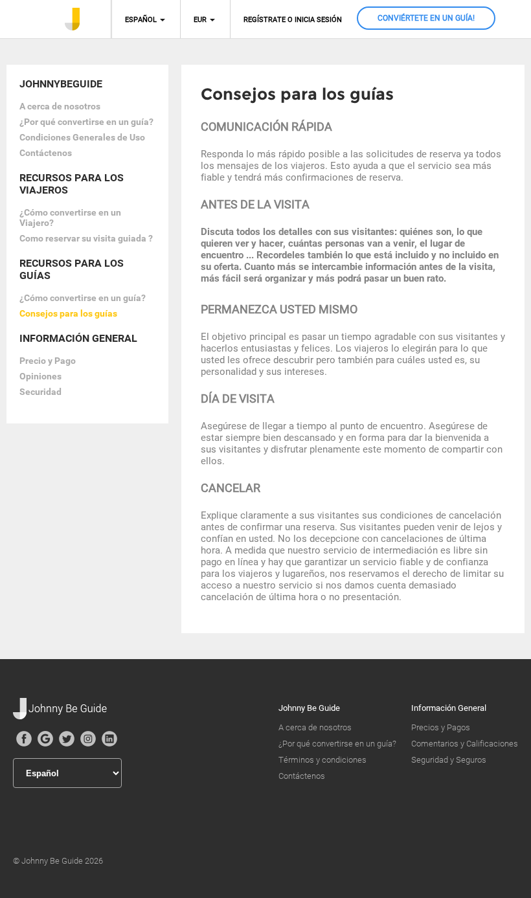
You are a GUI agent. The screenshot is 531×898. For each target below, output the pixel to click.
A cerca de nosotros (59, 106)
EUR (200, 20)
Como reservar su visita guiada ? (86, 238)
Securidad (40, 392)
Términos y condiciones (322, 760)
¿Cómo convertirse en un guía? (82, 298)
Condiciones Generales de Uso (82, 137)
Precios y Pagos (440, 727)
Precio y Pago (47, 360)
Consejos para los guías (68, 313)
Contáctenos (45, 153)
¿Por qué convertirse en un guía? (86, 122)
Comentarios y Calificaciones (464, 743)
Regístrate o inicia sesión (292, 20)
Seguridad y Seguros (448, 760)
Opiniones (40, 376)
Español (141, 20)
